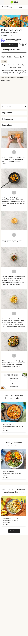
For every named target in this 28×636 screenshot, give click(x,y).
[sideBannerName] (14, 93)
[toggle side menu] (2, 2)
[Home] (2, 7)
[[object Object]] (21, 44)
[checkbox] (1, 35)
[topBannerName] (14, 12)
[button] (14, 113)
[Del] (25, 44)
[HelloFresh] (14, 2)
